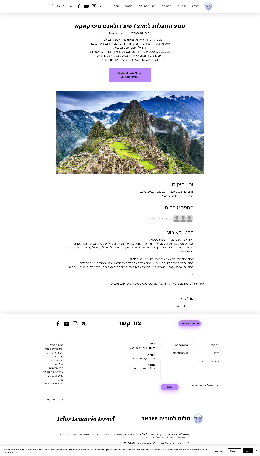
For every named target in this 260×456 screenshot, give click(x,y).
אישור (247, 450)
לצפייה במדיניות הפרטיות (11, 451)
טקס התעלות (56, 368)
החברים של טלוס (54, 383)
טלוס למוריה (143, 434)
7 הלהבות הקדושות (53, 371)
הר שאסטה (57, 360)
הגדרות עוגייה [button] (219, 450)
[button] (51, 6)
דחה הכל (234, 450)
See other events (130, 76)
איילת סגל (58, 364)
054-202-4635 (138, 347)
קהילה (59, 379)
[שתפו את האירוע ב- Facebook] (192, 306)
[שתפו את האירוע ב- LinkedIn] (177, 306)
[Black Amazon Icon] (101, 6)
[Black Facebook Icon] (79, 6)
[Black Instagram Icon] (94, 6)
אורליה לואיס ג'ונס (54, 348)
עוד (191, 273)
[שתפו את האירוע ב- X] (184, 306)
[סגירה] (256, 451)
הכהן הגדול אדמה (54, 352)
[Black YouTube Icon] (86, 6)
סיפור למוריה (56, 356)
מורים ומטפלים (55, 375)
